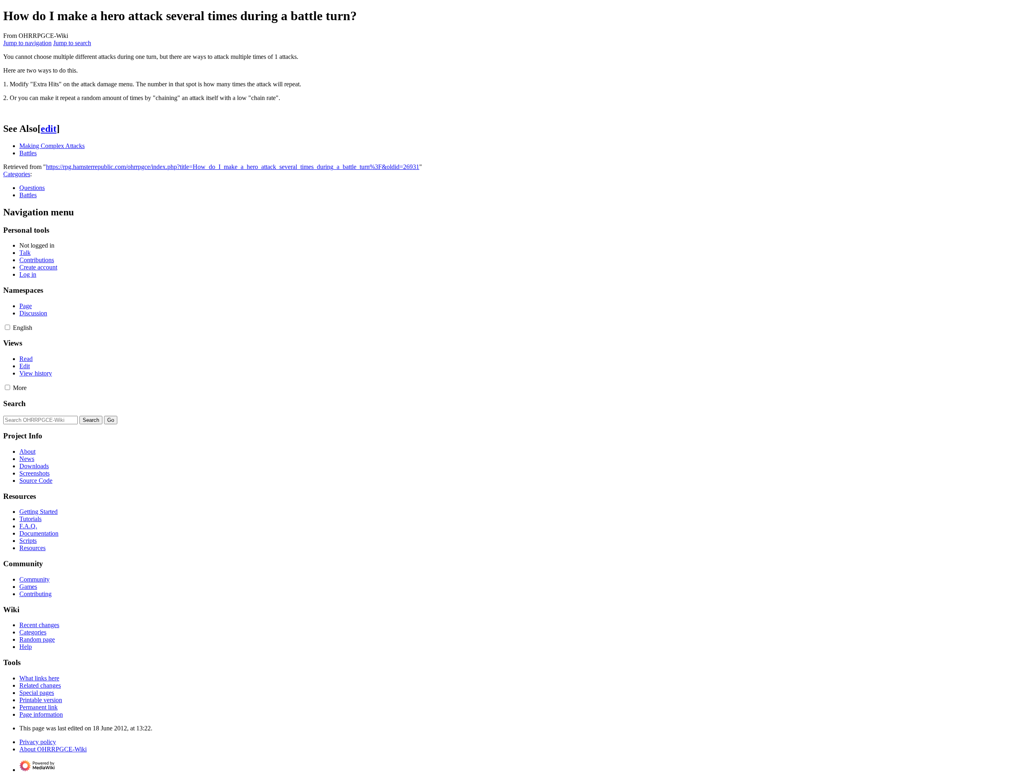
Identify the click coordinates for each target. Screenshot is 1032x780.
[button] (7, 327)
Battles (28, 153)
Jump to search (72, 43)
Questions (32, 187)
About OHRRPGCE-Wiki (53, 749)
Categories (16, 174)
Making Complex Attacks (52, 145)
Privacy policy (37, 741)
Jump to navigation (27, 43)
